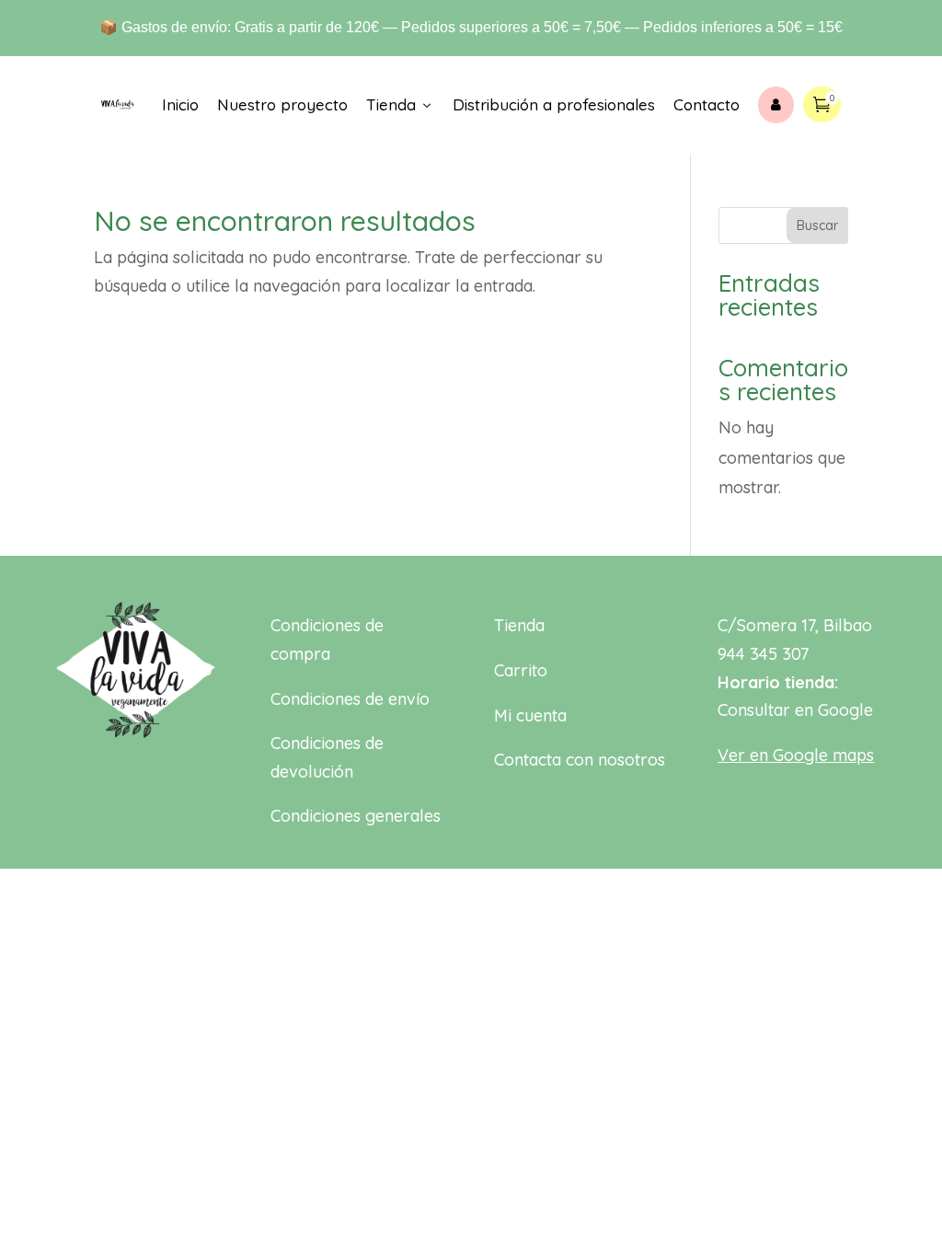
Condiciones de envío (350, 698)
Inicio (180, 104)
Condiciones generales (355, 815)
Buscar (817, 225)
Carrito (520, 670)
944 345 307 (763, 653)
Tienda (400, 104)
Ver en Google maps (796, 755)
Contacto (706, 104)
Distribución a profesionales (554, 104)
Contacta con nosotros (579, 759)
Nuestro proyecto (282, 104)
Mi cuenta (530, 715)
